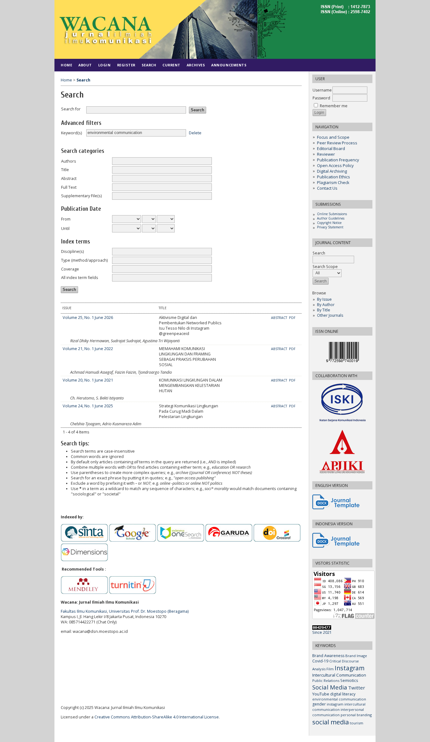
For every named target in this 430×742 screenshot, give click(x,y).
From (66, 219)
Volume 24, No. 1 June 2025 (88, 406)
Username (322, 90)
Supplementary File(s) (81, 195)
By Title (323, 310)
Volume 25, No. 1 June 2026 (88, 317)
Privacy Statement (330, 227)
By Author (326, 304)
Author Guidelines (330, 218)
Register (126, 65)
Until (65, 228)
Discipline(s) (72, 251)
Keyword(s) (71, 133)
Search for (71, 109)
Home (66, 65)
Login (104, 65)
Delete (195, 132)
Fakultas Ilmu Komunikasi (84, 611)
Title (65, 169)
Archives (196, 65)
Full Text (68, 187)
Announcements (228, 65)
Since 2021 (322, 632)
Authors (68, 161)
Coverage (70, 269)
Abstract (68, 178)
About (85, 65)
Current (171, 65)
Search (149, 65)
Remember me (334, 106)
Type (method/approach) (84, 260)
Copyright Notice (329, 222)
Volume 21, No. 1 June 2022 (88, 348)
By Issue (324, 299)
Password (321, 98)
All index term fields (79, 277)
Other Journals (330, 315)
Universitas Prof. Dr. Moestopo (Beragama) (149, 611)
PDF (292, 317)
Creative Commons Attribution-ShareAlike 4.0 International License (156, 717)
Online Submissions (332, 214)
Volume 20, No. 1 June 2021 (88, 380)
